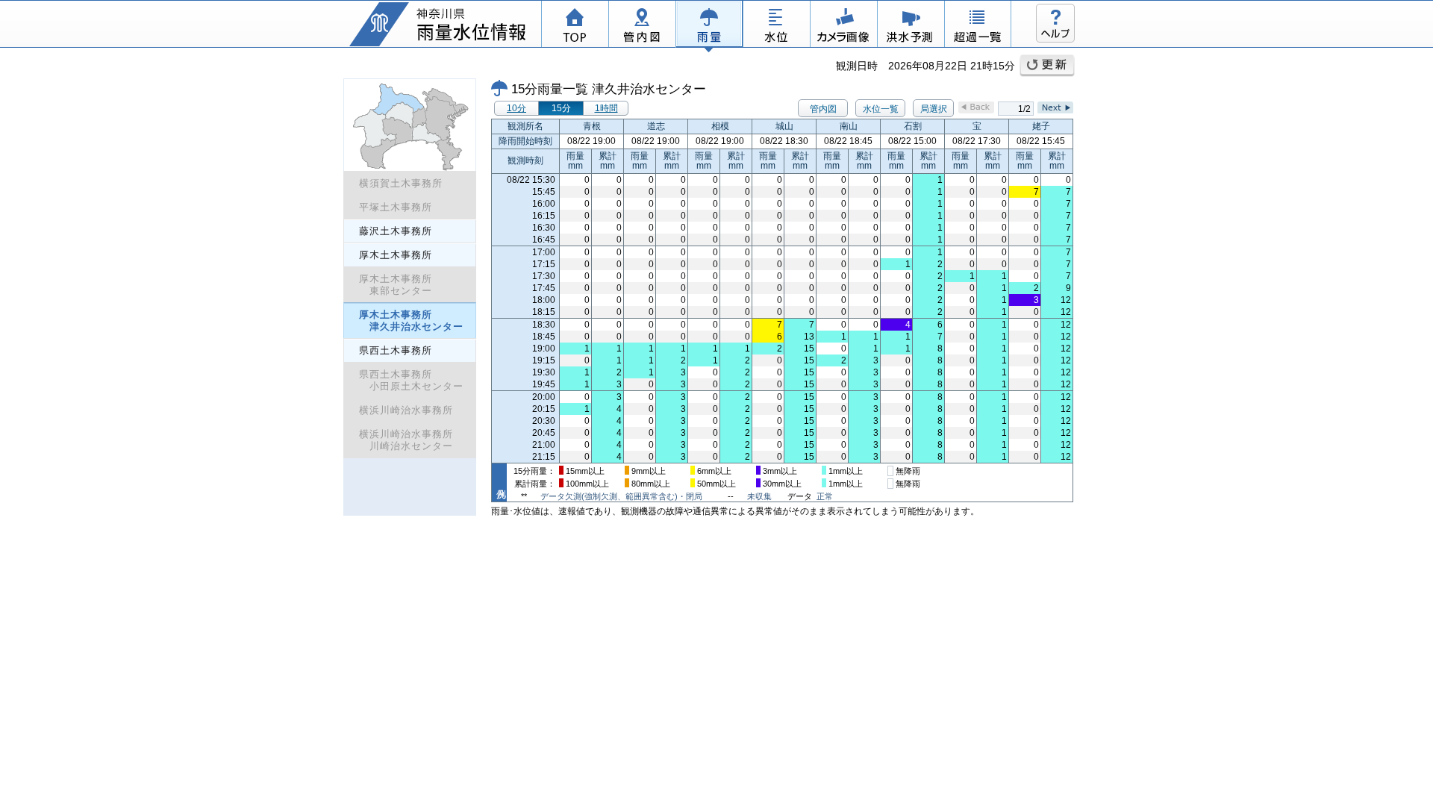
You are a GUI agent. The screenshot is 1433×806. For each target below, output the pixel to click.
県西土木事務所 (395, 350)
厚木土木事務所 (395, 254)
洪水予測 (910, 26)
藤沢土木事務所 (395, 231)
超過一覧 (977, 26)
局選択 (933, 109)
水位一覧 (881, 109)
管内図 (641, 26)
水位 (776, 26)
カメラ (843, 26)
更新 (1047, 65)
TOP (574, 26)
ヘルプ (1055, 23)
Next (1055, 107)
